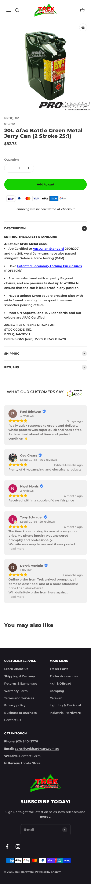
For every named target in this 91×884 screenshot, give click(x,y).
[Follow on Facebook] (7, 846)
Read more (16, 548)
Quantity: (11, 159)
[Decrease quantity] (9, 168)
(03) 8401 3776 (27, 741)
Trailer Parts (59, 669)
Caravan (56, 698)
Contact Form (30, 756)
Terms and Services (19, 698)
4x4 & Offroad (60, 683)
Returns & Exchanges (20, 683)
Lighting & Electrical (65, 705)
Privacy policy (14, 705)
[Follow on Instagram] (18, 846)
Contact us (12, 720)
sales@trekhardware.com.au (37, 748)
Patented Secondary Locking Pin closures (49, 266)
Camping (57, 691)
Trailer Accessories (64, 676)
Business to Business (20, 713)
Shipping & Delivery (19, 676)
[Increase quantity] (28, 168)
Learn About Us (16, 669)
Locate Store (30, 763)
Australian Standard (48, 249)
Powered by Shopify (48, 871)
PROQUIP (11, 118)
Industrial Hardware (65, 713)
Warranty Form (16, 691)
